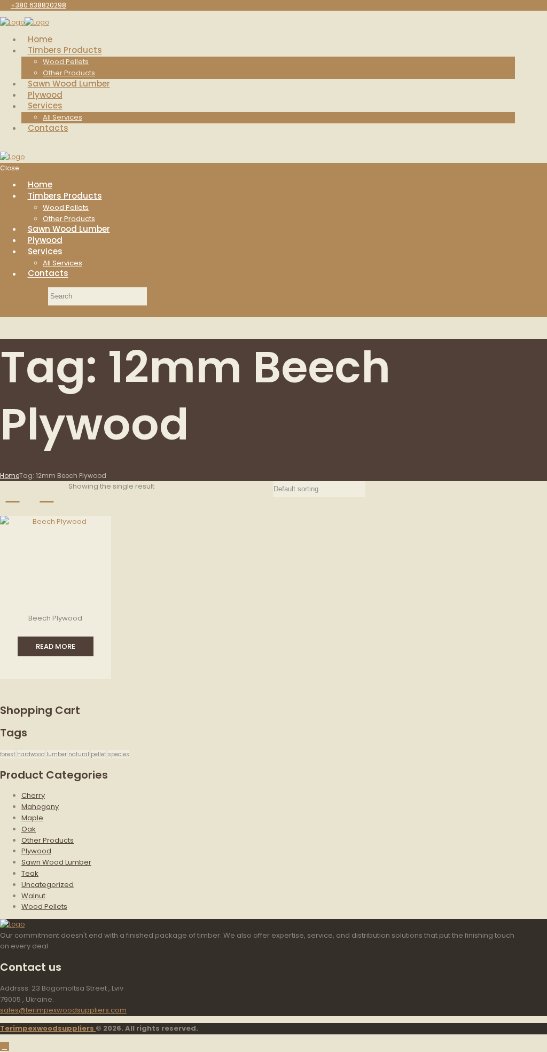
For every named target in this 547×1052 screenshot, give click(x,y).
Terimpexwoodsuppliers (48, 1028)
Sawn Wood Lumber (56, 862)
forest (7, 754)
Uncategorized (47, 885)
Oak (28, 829)
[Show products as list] (46, 493)
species (118, 754)
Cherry (33, 795)
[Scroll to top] (4, 1046)
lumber (56, 754)
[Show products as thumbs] (12, 493)
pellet (98, 754)
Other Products (47, 840)
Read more (55, 646)
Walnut (33, 896)
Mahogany (40, 807)
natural (78, 754)
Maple (32, 818)
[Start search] (23, 296)
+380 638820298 (38, 5)
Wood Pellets (44, 906)
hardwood (31, 754)
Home (9, 475)
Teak (29, 873)
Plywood (36, 851)
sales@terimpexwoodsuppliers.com (63, 1010)
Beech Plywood (55, 618)
